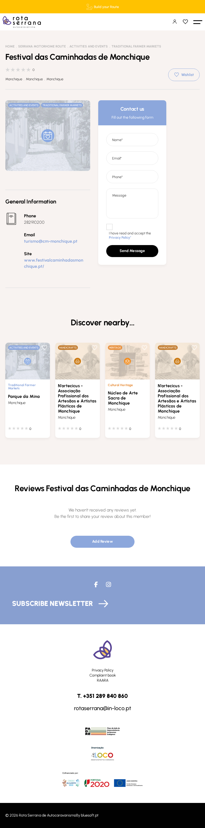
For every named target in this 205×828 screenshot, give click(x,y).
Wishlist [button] (187, 75)
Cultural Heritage (120, 385)
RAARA (102, 680)
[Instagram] (108, 584)
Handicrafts (68, 347)
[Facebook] (96, 584)
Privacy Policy (102, 670)
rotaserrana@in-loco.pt (102, 708)
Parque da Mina (24, 396)
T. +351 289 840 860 (102, 696)
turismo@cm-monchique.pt (50, 241)
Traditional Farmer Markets (136, 46)
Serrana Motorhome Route (42, 46)
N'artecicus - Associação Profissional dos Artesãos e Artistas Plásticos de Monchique (77, 398)
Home (10, 46)
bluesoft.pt (89, 815)
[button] (197, 22)
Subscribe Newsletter (52, 603)
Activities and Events (88, 46)
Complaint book (102, 675)
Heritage (115, 347)
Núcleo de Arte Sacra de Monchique (123, 398)
